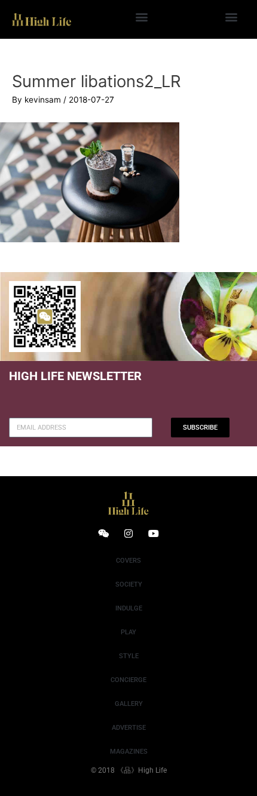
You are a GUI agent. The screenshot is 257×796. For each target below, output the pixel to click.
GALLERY (129, 704)
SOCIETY (128, 584)
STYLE (129, 656)
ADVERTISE (129, 728)
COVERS (128, 560)
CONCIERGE (128, 680)
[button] (141, 16)
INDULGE (128, 608)
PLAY (128, 632)
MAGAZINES (129, 751)
